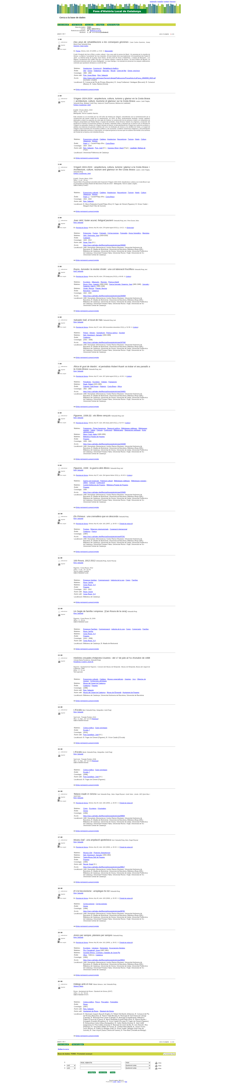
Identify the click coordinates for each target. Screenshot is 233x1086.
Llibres (93, 430)
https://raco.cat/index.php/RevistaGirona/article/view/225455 (104, 492)
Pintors (85, 333)
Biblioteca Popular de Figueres (94, 437)
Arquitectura (87, 68)
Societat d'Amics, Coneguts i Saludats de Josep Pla (101, 953)
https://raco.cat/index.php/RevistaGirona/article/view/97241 (104, 536)
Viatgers (104, 382)
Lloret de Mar (121, 71)
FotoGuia (95, 719)
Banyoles (106, 71)
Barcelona (86, 291)
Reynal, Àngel (88, 864)
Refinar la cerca (95, 31)
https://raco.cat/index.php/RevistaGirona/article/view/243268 (104, 444)
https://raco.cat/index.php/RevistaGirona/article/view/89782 (104, 911)
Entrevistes (87, 233)
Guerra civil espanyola (91, 481)
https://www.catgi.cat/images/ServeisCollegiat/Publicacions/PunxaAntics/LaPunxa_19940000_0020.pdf (119, 78)
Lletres (128, 276)
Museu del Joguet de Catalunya (94, 683)
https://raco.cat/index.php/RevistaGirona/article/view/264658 (104, 296)
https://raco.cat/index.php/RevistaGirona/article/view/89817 (104, 867)
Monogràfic (108, 51)
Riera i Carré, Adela (90, 434)
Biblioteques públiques (129, 428)
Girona (90, 71)
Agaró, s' (86, 143)
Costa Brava (110, 143)
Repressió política (113, 428)
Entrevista (130, 228)
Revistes (104, 282)
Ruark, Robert (88, 384)
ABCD (119, 1081)
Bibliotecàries (118, 430)
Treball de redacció (126, 524)
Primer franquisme (99, 428)
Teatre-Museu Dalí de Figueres (94, 857)
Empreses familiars (90, 580)
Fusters (95, 233)
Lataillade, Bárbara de (137, 148)
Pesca (97, 1002)
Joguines (128, 679)
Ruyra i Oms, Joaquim (91, 284)
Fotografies (114, 1002)
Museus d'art (87, 853)
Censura (100, 430)
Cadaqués (86, 238)
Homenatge (104, 948)
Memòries (145, 233)
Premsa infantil (113, 282)
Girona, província (134, 71)
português (153, 1)
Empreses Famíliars (90, 629)
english (166, 1)
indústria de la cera (118, 629)
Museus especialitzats (115, 679)
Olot (84, 71)
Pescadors (105, 1002)
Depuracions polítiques (133, 430)
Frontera (86, 529)
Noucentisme (121, 139)
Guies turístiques (101, 728)
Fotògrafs (103, 233)
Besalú (113, 71)
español (160, 1)
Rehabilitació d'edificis (111, 68)
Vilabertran (97, 71)
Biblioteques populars (138, 481)
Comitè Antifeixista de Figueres (94, 485)
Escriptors (86, 282)
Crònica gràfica (88, 728)
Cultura (143, 139)
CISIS (114, 1081)
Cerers (128, 580)
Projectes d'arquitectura (102, 853)
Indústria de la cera (117, 580)
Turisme (131, 139)
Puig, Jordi (99, 148)
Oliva (85, 955)
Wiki (126, 1081)
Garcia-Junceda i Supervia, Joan (120, 284)
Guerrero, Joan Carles (81, 46)
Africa (120, 386)
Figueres (86, 439)
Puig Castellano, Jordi (91, 735)
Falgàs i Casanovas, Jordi (82, 105)
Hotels (137, 139)
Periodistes (87, 382)
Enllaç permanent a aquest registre (87, 89)
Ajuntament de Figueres (131, 692)
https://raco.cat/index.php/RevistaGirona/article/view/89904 (104, 816)
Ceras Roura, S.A (89, 585)
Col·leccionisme (88, 904)
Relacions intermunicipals (99, 529)
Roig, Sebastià (102, 75)
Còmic (85, 808)
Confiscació (108, 430)
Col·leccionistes (113, 233)
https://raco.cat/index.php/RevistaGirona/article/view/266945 (104, 245)
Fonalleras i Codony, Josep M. (83, 662)
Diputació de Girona (107, 1011)
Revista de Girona (82, 228)
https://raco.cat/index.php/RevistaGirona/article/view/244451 (104, 391)
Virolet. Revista (88, 288)
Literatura (95, 948)
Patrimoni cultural (106, 481)
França (94, 531)
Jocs (134, 679)
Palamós (103, 386)
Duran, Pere (87, 242)
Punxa (78, 51)
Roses (85, 1004)
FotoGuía (95, 761)
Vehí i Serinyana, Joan (91, 235)
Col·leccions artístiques (98, 681)
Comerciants (136, 629)
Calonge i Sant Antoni (90, 386)
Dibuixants (95, 282)
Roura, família (88, 582)
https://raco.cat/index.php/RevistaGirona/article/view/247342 (104, 342)
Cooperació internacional (118, 529)
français (172, 1)
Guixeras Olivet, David (116, 148)
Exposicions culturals (90, 139)
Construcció (97, 68)
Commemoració (103, 580)
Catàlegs (103, 139)
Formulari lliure (170, 1054)
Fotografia (123, 233)
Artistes (95, 141)
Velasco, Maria (78, 986)
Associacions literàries (117, 948)
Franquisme (112, 382)
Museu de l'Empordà (114, 692)
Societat (122, 333)
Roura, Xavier (88, 592)
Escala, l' (86, 730)
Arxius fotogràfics (135, 233)
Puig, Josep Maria (89, 75)
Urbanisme (87, 141)
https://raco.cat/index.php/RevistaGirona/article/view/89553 (104, 960)
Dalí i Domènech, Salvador (92, 335)
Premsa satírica (111, 333)
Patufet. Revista (101, 288)
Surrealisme (100, 333)
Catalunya (95, 291)
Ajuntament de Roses (90, 1011)
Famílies (135, 580)
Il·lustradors (102, 808)
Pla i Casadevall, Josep (91, 950)
